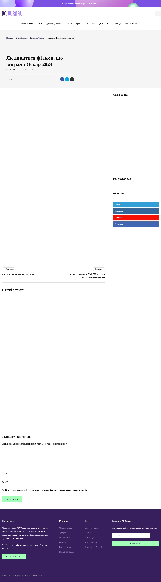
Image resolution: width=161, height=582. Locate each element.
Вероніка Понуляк (42, 349)
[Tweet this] (67, 79)
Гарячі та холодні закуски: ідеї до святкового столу (121, 135)
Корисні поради (114, 24)
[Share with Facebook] (62, 79)
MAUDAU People (132, 24)
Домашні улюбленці (55, 24)
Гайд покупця (65, 547)
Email (5, 482)
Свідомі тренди (65, 528)
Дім (101, 24)
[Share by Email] (72, 79)
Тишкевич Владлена (43, 320)
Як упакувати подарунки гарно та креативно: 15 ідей (67, 315)
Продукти (90, 24)
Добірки (62, 533)
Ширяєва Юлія (41, 378)
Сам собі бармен (92, 528)
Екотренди (89, 537)
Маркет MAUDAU (14, 556)
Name (5, 473)
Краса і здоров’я (75, 24)
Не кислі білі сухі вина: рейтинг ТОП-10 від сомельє (147, 135)
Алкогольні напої (25, 24)
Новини (62, 542)
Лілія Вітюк (13, 70)
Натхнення (89, 533)
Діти (40, 24)
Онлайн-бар (64, 537)
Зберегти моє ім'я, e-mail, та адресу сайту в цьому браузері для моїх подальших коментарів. (46, 490)
